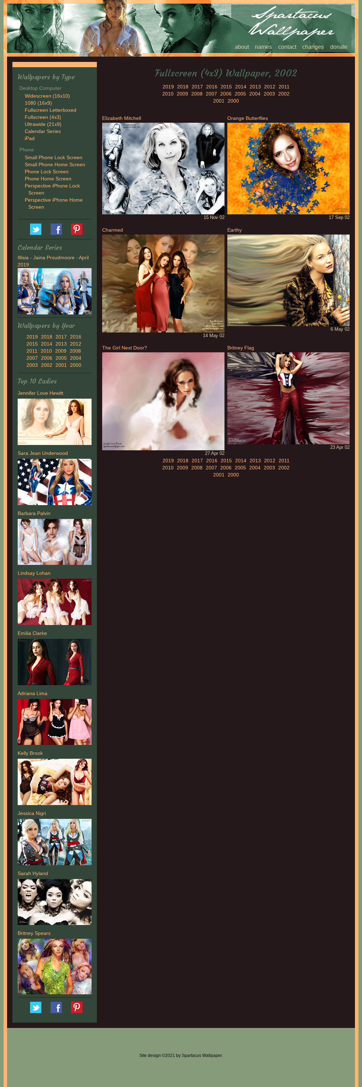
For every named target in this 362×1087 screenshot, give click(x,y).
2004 (75, 358)
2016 (75, 337)
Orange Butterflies (247, 118)
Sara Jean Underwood (43, 453)
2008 (75, 351)
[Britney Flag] (288, 398)
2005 (61, 358)
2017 (61, 337)
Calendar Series (43, 131)
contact (287, 47)
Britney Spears (34, 933)
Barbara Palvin (34, 513)
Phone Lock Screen (47, 171)
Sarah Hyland (33, 873)
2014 (46, 344)
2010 (46, 351)
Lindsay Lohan (34, 573)
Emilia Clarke (32, 633)
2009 (60, 351)
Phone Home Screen (48, 178)
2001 (61, 365)
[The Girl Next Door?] (163, 401)
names (263, 47)
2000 (75, 365)
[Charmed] (163, 283)
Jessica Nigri (32, 813)
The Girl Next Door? (124, 348)
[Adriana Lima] (55, 723)
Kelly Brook (30, 753)
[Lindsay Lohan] (55, 603)
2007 (32, 358)
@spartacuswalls (35, 229)
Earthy (234, 230)
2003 (32, 365)
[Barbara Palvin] (55, 543)
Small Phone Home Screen (55, 164)
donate (339, 47)
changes (313, 47)
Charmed (112, 230)
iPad (30, 138)
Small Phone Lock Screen (53, 157)
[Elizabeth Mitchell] (163, 168)
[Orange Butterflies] (288, 168)
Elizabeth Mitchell (121, 118)
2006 (46, 358)
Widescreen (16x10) (47, 96)
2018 (46, 337)
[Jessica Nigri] (55, 843)
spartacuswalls (76, 229)
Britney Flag (240, 348)
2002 (46, 365)
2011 (32, 351)
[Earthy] (288, 280)
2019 (32, 337)
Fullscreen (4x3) (43, 117)
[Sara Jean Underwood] (55, 483)
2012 (75, 344)
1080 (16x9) (38, 103)
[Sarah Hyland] (55, 903)
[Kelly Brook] (55, 783)
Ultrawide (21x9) (43, 124)
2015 (32, 344)
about (242, 47)
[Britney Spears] (55, 967)
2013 (61, 344)
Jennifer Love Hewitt (40, 393)
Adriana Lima (32, 693)
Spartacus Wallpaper (56, 229)
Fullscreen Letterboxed (50, 110)
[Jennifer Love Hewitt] (55, 423)
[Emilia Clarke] (55, 663)
